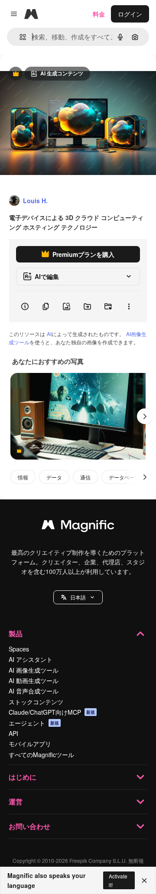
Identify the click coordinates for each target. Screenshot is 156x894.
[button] (78, 597)
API (13, 733)
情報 (23, 477)
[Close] (144, 880)
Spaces (19, 649)
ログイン (130, 14)
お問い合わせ (29, 826)
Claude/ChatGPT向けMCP (52, 712)
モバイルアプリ (30, 743)
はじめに (22, 777)
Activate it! (118, 880)
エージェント (34, 723)
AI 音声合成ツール (33, 691)
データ (54, 477)
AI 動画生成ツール (33, 680)
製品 (16, 633)
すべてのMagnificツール (41, 754)
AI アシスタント (30, 659)
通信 (85, 477)
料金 (99, 14)
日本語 (78, 597)
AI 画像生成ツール (33, 670)
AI (49, 333)
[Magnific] (78, 526)
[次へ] (145, 416)
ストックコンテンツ (36, 701)
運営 (16, 802)
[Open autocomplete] (19, 37)
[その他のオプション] (128, 306)
